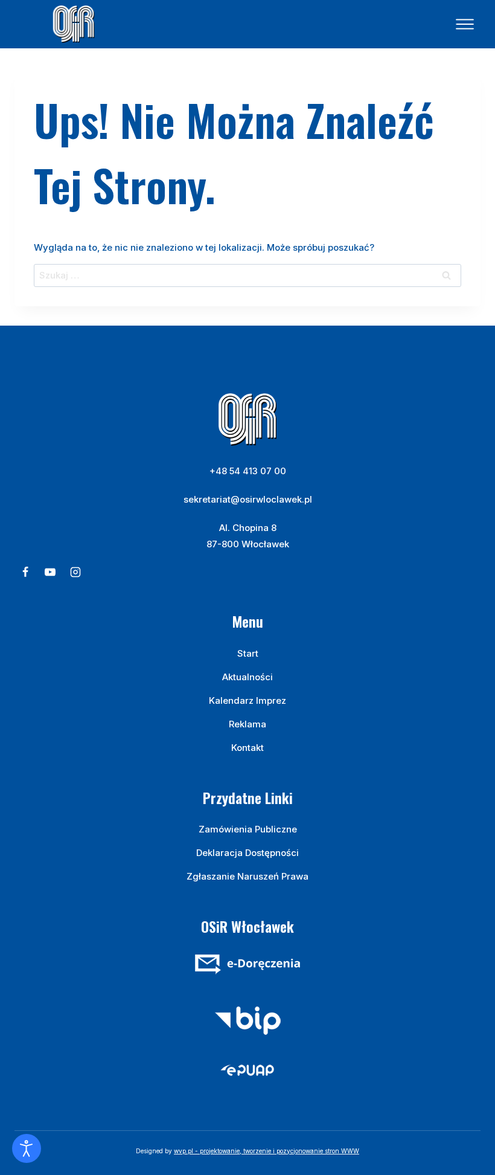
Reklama (247, 724)
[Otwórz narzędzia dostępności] (26, 1148)
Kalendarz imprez (247, 700)
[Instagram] (75, 572)
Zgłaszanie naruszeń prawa (247, 876)
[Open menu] (465, 24)
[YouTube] (50, 572)
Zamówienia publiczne (248, 829)
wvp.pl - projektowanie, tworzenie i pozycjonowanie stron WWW (266, 1150)
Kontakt (247, 747)
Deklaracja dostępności (247, 852)
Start (247, 653)
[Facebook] (25, 572)
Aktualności (247, 677)
